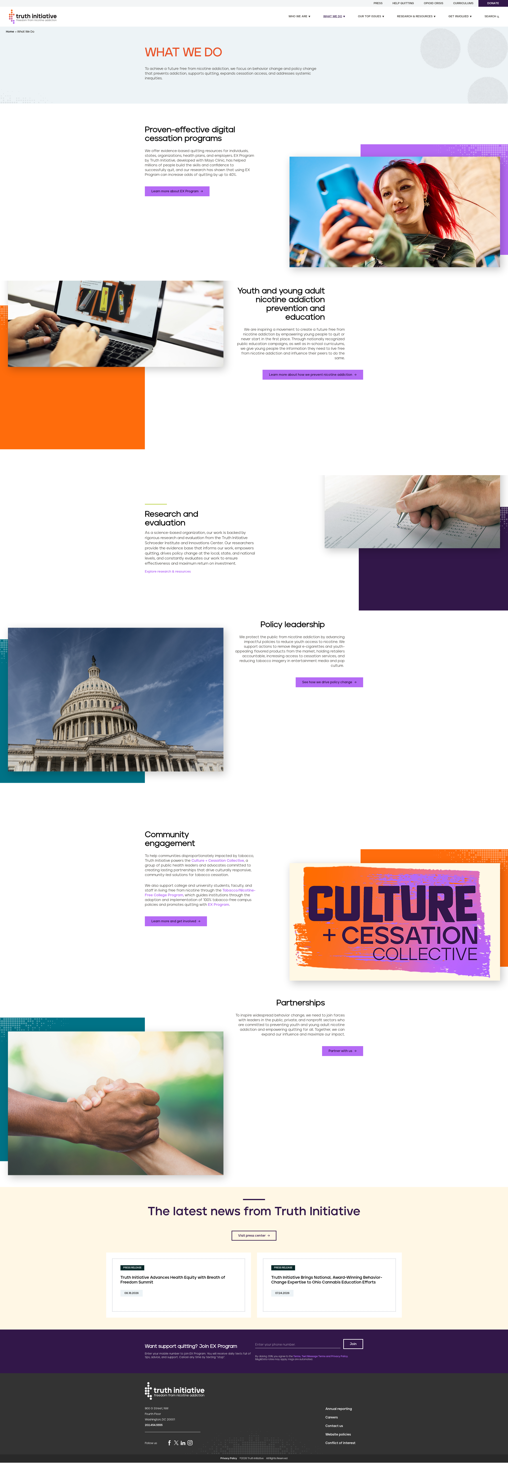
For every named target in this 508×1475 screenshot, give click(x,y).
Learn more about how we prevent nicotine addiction (310, 374)
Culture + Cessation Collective (217, 861)
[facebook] (169, 1443)
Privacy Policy (228, 1458)
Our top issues (369, 16)
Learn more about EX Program (175, 191)
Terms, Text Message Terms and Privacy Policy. (320, 1356)
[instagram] (190, 1443)
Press (378, 3)
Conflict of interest (340, 1443)
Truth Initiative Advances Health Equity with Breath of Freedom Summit (172, 1280)
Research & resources (415, 16)
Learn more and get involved (173, 921)
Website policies (338, 1434)
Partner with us (340, 1051)
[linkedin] (183, 1443)
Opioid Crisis (433, 3)
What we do (332, 16)
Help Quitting (403, 3)
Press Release (132, 1267)
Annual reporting (338, 1408)
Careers (331, 1417)
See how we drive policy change (327, 682)
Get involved (458, 16)
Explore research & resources (168, 571)
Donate (493, 3)
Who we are (298, 16)
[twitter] (176, 1442)
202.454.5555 (154, 1425)
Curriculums (463, 3)
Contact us (334, 1426)
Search (490, 16)
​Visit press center (252, 1235)
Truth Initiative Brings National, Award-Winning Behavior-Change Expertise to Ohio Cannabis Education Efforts (326, 1280)
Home (10, 31)
